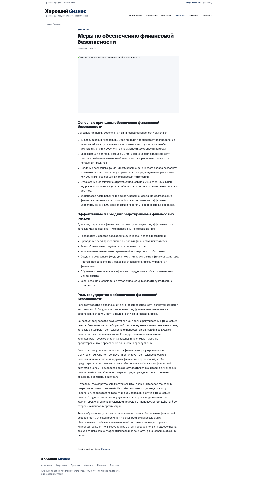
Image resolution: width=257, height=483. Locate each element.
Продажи (166, 15)
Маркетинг (151, 15)
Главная (48, 24)
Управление (135, 15)
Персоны (207, 15)
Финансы (180, 15)
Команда (193, 15)
